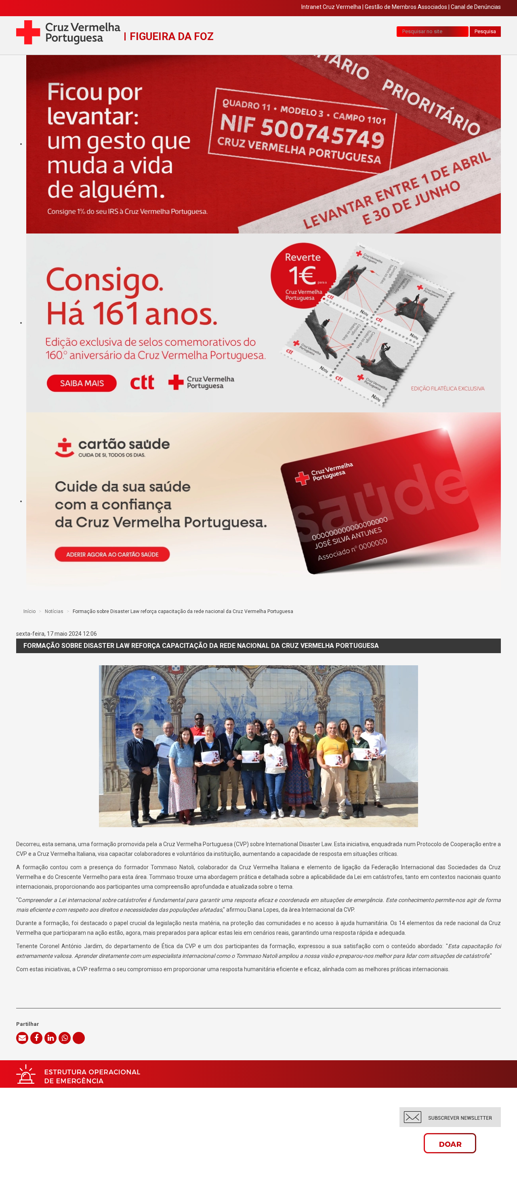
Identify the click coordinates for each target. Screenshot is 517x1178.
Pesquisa (485, 31)
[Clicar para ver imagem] (258, 746)
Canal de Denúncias (476, 7)
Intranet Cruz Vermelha (331, 7)
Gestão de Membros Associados (406, 7)
